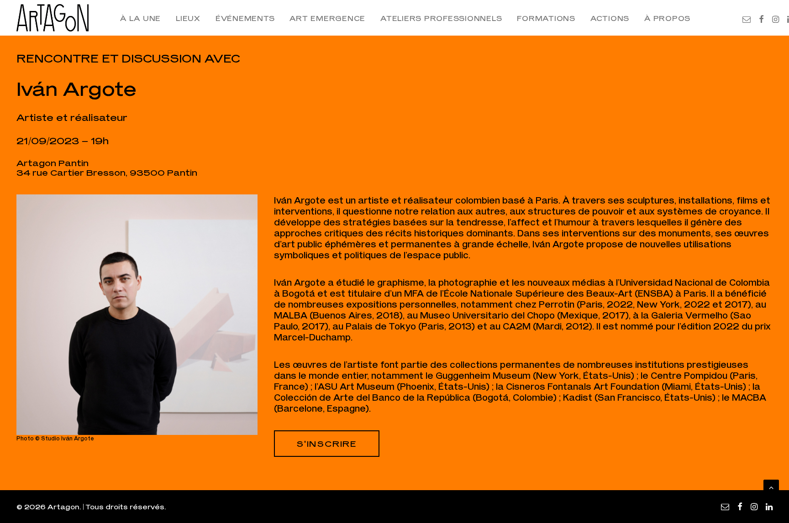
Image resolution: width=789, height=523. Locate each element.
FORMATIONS (546, 18)
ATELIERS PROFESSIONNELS (441, 18)
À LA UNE (140, 18)
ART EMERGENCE (327, 18)
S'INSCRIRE (326, 444)
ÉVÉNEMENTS (245, 18)
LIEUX (188, 18)
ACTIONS (609, 18)
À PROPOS (667, 18)
